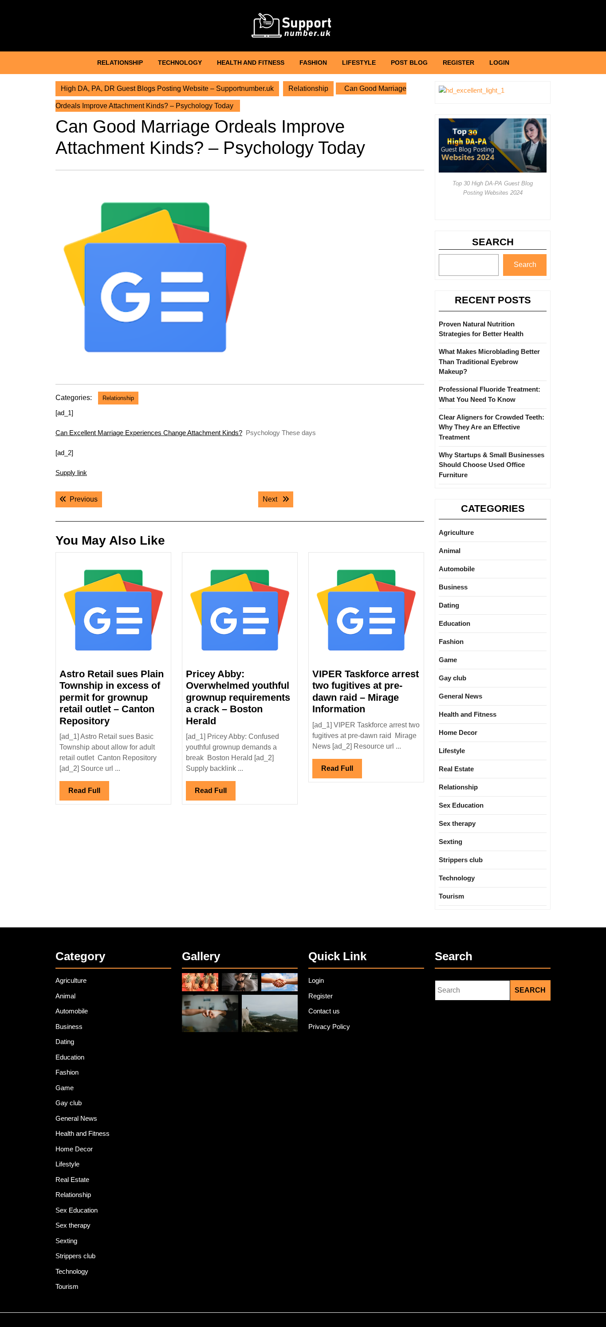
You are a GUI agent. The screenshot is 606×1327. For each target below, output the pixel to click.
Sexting (450, 841)
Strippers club (461, 860)
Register (458, 62)
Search (493, 241)
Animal (449, 550)
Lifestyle (359, 62)
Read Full (88, 793)
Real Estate (456, 769)
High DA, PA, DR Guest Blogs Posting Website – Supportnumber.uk (167, 88)
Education (454, 623)
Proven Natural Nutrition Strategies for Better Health (481, 329)
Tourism (451, 896)
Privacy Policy (329, 1026)
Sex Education (461, 805)
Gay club (452, 678)
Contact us (324, 1011)
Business (453, 587)
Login (499, 62)
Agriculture (456, 532)
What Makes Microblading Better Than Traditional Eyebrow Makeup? (489, 361)
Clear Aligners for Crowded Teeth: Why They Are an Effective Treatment (491, 427)
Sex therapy (457, 823)
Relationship (120, 62)
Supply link (71, 472)
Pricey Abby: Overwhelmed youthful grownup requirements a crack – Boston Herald (238, 697)
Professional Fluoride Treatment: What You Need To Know (489, 394)
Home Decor (458, 732)
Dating (449, 605)
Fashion (313, 62)
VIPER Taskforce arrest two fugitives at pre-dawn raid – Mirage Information (365, 691)
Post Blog (409, 62)
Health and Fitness (250, 62)
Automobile (457, 569)
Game (448, 660)
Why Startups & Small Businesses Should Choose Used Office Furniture (491, 465)
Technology (180, 62)
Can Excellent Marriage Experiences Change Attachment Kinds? (148, 432)
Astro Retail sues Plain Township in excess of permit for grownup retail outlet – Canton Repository (111, 697)
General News (460, 696)
